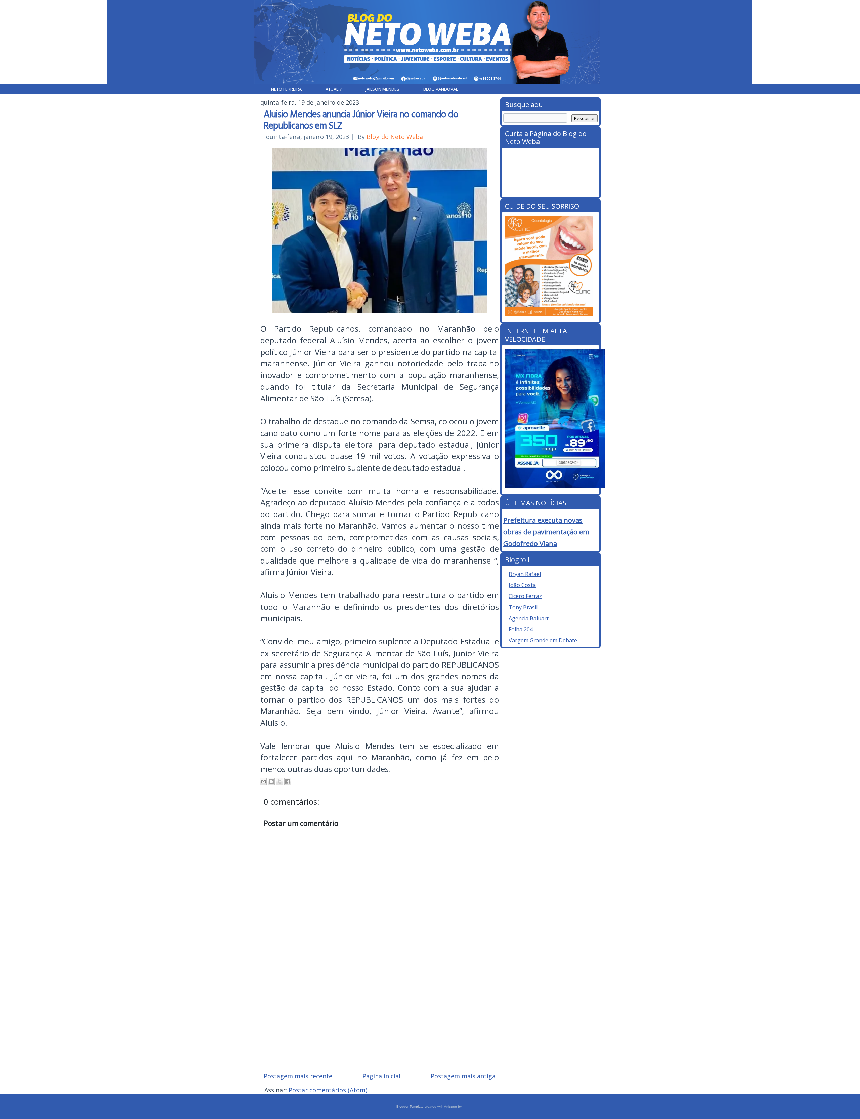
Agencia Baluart (529, 618)
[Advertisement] (379, 1019)
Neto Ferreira (286, 89)
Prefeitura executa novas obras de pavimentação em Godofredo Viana (546, 532)
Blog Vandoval (440, 89)
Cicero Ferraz (525, 596)
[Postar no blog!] (271, 781)
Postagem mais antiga (463, 1076)
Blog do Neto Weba (395, 137)
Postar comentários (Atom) (328, 1090)
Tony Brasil (523, 607)
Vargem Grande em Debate (543, 640)
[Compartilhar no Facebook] (287, 781)
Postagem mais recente (298, 1076)
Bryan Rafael (525, 574)
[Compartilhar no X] (279, 781)
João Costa (522, 585)
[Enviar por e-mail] (263, 781)
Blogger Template (410, 1106)
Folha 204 (521, 629)
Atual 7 (334, 89)
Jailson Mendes (382, 89)
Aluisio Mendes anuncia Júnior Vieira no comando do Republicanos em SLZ (361, 119)
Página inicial (381, 1076)
